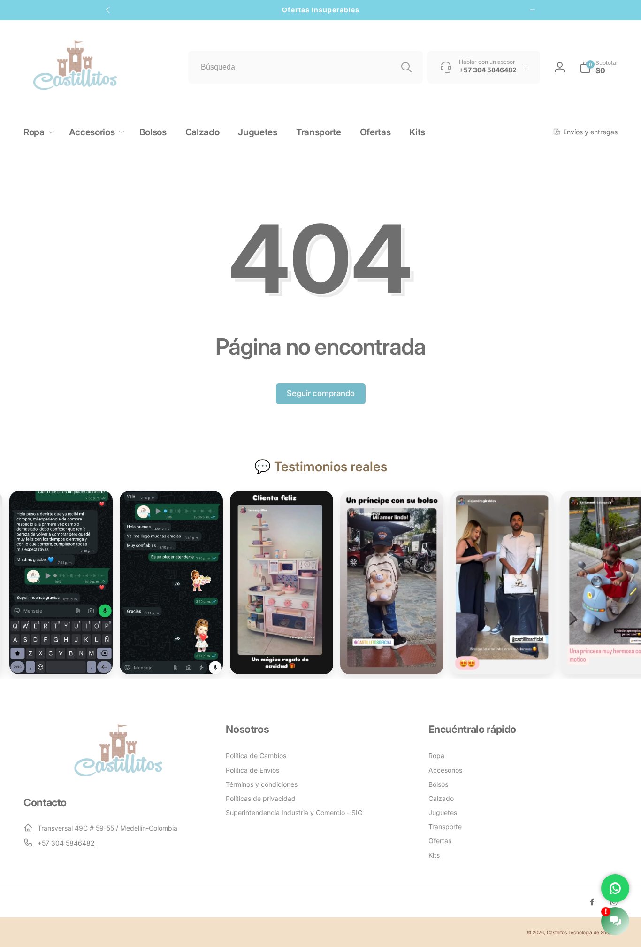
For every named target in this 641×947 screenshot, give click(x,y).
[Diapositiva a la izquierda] (108, 10)
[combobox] (305, 67)
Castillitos (557, 932)
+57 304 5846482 (66, 843)
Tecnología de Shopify (593, 932)
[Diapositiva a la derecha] (532, 10)
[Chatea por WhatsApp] (615, 888)
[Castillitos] (118, 775)
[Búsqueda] (406, 67)
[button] (599, 67)
